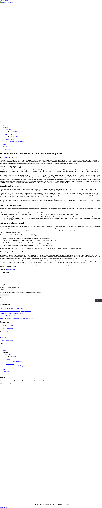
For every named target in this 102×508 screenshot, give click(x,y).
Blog (4, 144)
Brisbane (8, 129)
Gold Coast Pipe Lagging (16, 136)
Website (2, 289)
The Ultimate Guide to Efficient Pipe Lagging (11, 313)
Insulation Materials (8, 325)
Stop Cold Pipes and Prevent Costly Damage (11, 308)
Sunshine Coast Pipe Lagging (17, 141)
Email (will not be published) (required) (10, 287)
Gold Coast (9, 134)
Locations (5, 127)
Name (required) (4, 285)
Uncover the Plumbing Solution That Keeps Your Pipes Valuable (16, 318)
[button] (3, 507)
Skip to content (4, 0)
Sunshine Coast (10, 139)
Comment (2, 284)
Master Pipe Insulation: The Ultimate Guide (11, 315)
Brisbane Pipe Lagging (15, 131)
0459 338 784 (6, 149)
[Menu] (0, 122)
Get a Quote (6, 147)
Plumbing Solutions (10, 269)
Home (4, 125)
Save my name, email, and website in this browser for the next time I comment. (22, 292)
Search (2, 297)
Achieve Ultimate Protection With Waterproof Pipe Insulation (15, 311)
